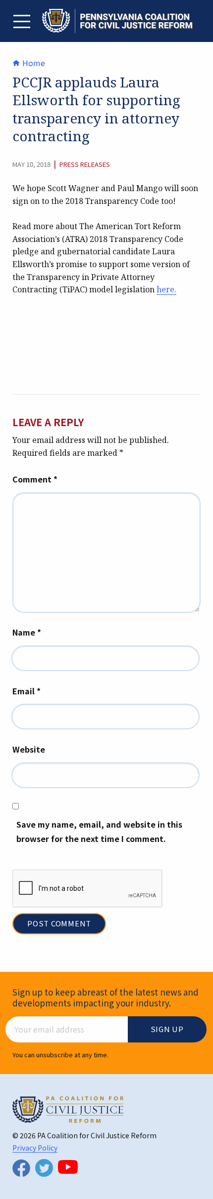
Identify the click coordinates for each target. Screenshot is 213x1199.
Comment (34, 479)
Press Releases (84, 164)
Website (28, 749)
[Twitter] (44, 1168)
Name (26, 632)
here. (166, 289)
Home (32, 63)
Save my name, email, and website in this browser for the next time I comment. (99, 831)
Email (26, 691)
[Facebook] (21, 1168)
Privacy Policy (34, 1148)
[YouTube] (68, 1167)
